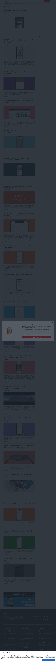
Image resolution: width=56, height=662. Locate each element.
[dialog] (28, 656)
